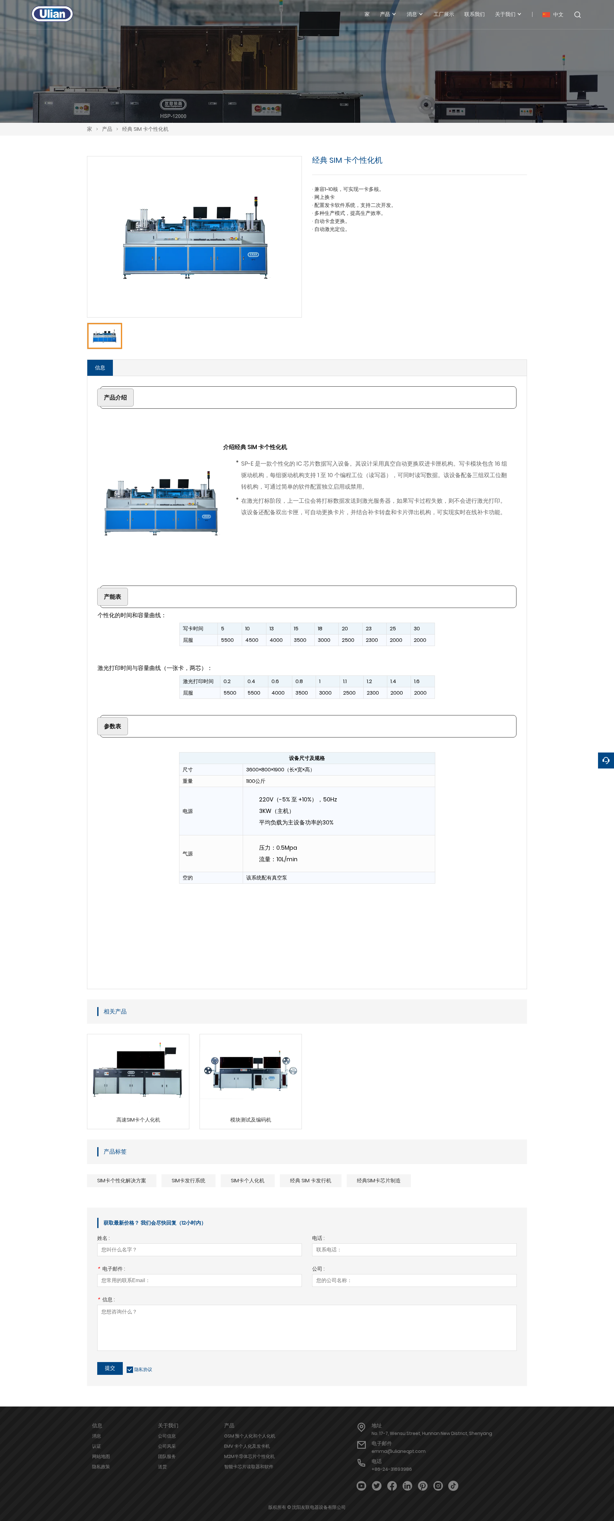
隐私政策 (101, 1466)
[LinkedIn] (407, 1486)
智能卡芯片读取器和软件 (248, 1466)
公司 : (318, 1269)
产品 (107, 129)
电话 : (318, 1239)
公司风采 (167, 1446)
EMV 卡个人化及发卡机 (247, 1446)
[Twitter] (377, 1486)
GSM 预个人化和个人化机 (249, 1436)
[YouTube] (361, 1486)
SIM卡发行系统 (188, 1180)
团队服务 (167, 1456)
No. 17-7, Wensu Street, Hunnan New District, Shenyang (432, 1433)
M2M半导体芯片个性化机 (249, 1456)
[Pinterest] (423, 1486)
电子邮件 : (111, 1269)
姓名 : (103, 1239)
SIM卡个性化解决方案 (121, 1180)
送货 (162, 1466)
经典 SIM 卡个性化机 (145, 129)
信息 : (106, 1300)
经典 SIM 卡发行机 (310, 1180)
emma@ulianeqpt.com (399, 1451)
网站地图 (101, 1456)
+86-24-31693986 (392, 1469)
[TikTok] (453, 1486)
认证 (96, 1446)
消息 (96, 1436)
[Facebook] (392, 1486)
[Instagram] (438, 1486)
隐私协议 (143, 1369)
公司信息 (167, 1436)
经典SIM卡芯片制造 (379, 1180)
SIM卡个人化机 (247, 1180)
